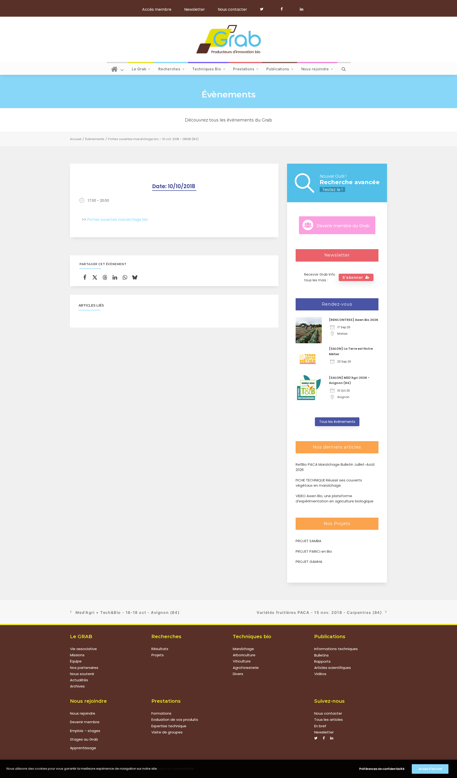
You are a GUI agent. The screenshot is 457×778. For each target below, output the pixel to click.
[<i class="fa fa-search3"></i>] (344, 68)
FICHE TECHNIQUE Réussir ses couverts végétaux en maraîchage (329, 483)
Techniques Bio (206, 69)
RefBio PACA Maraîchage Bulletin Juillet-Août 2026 (335, 467)
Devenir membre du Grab (343, 226)
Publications (277, 69)
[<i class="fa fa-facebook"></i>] (284, 9)
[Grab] (228, 39)
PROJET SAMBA (308, 540)
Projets (157, 655)
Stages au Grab (84, 739)
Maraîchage (243, 648)
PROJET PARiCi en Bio (314, 551)
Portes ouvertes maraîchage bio (117, 219)
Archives (77, 686)
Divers (238, 673)
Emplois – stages (85, 730)
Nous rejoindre (315, 69)
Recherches (169, 69)
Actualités (79, 680)
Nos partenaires (84, 667)
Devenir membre (84, 721)
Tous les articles (328, 719)
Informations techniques (336, 648)
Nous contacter (232, 9)
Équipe (76, 661)
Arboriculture (244, 655)
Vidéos (320, 673)
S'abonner (353, 277)
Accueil (75, 139)
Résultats (159, 648)
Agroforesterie (246, 667)
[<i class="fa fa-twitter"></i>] (264, 9)
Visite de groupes (167, 732)
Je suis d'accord (430, 769)
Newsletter (194, 9)
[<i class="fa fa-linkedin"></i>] (301, 9)
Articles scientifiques (332, 667)
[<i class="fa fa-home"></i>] (117, 68)
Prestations (243, 69)
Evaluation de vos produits (174, 719)
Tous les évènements (337, 421)
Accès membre (156, 9)
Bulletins (321, 655)
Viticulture (242, 661)
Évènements (94, 139)
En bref (320, 725)
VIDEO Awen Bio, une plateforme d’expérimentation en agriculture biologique (334, 498)
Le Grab (139, 69)
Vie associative (83, 648)
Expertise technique (168, 725)
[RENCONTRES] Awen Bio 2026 (353, 320)
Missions (77, 655)
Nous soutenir (82, 673)
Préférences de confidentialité (381, 769)
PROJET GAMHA (309, 561)
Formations (161, 713)
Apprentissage (83, 747)
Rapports (322, 661)
